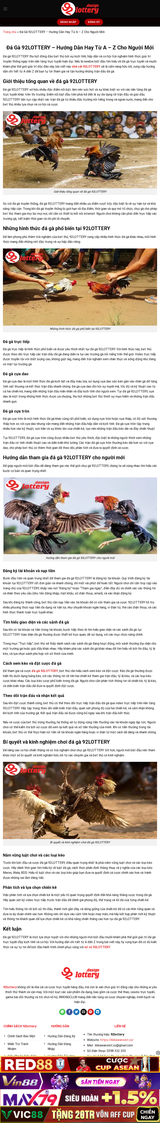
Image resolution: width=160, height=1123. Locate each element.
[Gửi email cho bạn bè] (83, 1012)
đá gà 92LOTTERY (45, 671)
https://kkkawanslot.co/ (117, 1040)
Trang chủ (9, 32)
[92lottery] (80, 9)
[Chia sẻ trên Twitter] (76, 1012)
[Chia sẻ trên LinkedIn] (97, 1012)
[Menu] (5, 8)
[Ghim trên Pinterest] (90, 1012)
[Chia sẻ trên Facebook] (69, 1012)
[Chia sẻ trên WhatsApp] (62, 1012)
